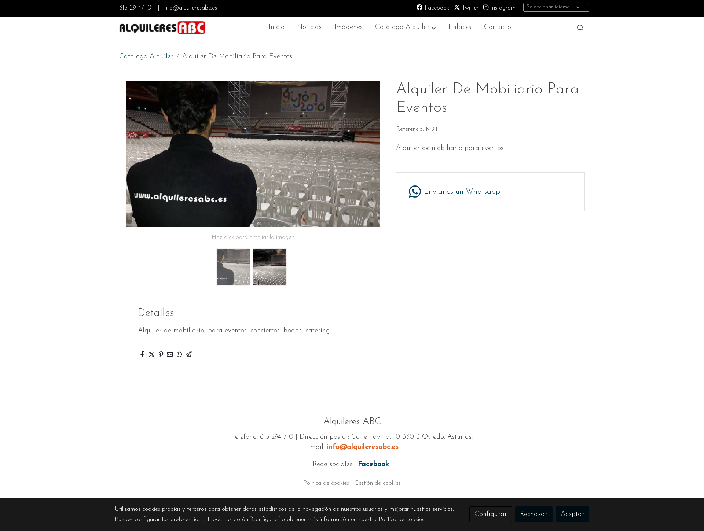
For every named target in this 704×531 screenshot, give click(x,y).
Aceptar (572, 514)
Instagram (502, 8)
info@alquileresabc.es (190, 8)
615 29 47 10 (135, 8)
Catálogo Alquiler (146, 56)
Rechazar (533, 514)
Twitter (469, 8)
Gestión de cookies (377, 483)
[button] (405, 27)
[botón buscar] (580, 27)
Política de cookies (326, 483)
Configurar (490, 514)
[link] (162, 28)
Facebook (436, 8)
